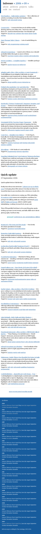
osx (18, 64)
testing (20, 20)
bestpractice (30, 367)
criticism (24, 166)
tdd (17, 327)
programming (15, 44)
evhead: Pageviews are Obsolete (11, 346)
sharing (3, 35)
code (9, 384)
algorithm (25, 151)
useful (27, 44)
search (10, 263)
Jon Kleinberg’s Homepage (10, 304)
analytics (10, 143)
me (24, 217)
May (20, 405)
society (15, 99)
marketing (28, 99)
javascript (22, 384)
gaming (18, 342)
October (4, 419)
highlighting (14, 384)
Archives (14, 7)
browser (10, 299)
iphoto (31, 33)
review (20, 166)
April (17, 411)
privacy (15, 115)
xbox (23, 33)
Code (5, 9)
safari (17, 299)
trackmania (11, 279)
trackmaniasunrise (20, 279)
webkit (25, 299)
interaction (25, 82)
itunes (26, 33)
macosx (14, 64)
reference (19, 151)
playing (31, 342)
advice (21, 56)
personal (10, 217)
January (4, 411)
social (25, 115)
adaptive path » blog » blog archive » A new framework (19, 72)
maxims (16, 56)
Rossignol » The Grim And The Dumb (13, 225)
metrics (14, 263)
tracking (25, 143)
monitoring (20, 263)
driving (10, 281)
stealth (26, 263)
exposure (10, 115)
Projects (23, 7)
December (15, 426)
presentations (30, 217)
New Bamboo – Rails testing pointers (13, 16)
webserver (22, 64)
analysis (23, 352)
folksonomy (11, 130)
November (9, 419)
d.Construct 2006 (6, 197)
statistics (3, 145)
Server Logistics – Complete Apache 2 (13, 61)
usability (14, 82)
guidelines (24, 367)
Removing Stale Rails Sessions (11, 233)
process (19, 82)
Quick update (8, 174)
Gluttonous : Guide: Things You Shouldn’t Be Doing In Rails (20, 357)
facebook (21, 115)
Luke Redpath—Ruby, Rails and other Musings (16, 317)
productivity (35, 56)
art (17, 166)
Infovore (8, 3)
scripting (22, 44)
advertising (20, 99)
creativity (26, 56)
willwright (36, 342)
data (24, 309)
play (27, 342)
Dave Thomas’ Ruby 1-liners (10, 40)
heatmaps (16, 143)
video (32, 279)
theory (23, 342)
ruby (9, 44)
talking (37, 217)
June (23, 411)
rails (9, 20)
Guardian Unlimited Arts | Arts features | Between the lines (20, 156)
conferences (18, 217)
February (9, 411)
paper (27, 130)
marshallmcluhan (19, 228)
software (18, 33)
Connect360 (5, 27)
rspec (24, 327)
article (31, 130)
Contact (16, 9)
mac (14, 33)
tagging (17, 130)
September (33, 411)
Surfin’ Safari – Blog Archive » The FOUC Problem (17, 289)
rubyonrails (13, 20)
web (21, 143)
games (28, 279)
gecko (21, 299)
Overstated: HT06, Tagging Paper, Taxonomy (16, 122)
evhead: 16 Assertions (8, 52)
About (5, 7)
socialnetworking (6, 117)
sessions (23, 241)
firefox (30, 263)
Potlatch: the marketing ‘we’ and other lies (15, 87)
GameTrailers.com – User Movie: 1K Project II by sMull (19, 267)
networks (16, 309)
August (28, 411)
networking (32, 309)
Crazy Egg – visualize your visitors (12, 135)
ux (29, 82)
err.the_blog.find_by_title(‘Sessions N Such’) (15, 246)
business (10, 99)
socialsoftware (32, 115)
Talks (30, 7)
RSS (10, 9)
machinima (4, 281)
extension (35, 263)
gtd (30, 56)
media (35, 33)
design (10, 82)
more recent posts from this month (20, 391)
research (22, 130)
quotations (11, 228)
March (14, 411)
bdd (15, 327)
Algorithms (4, 149)
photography (12, 166)
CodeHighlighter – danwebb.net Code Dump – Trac (18, 374)
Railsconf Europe (11, 202)
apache (10, 64)
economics (34, 99)
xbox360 (10, 33)
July (25, 411)
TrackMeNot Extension (8, 257)
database (29, 252)
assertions (11, 56)
